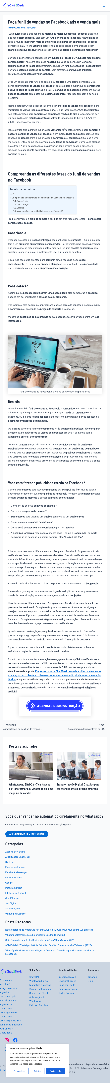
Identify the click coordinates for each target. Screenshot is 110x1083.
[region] (37, 1060)
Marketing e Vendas (40, 985)
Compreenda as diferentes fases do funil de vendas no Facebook (43, 197)
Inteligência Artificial (15, 893)
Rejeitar (37, 1071)
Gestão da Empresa (40, 989)
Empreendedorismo (15, 867)
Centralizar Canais (68, 989)
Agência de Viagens (15, 851)
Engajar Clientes (67, 981)
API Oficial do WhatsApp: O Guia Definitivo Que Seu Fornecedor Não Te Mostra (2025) (48, 945)
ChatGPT (34, 977)
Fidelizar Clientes (38, 1005)
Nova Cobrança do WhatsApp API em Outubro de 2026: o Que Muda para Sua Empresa (49, 929)
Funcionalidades (13, 877)
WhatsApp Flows (38, 981)
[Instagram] (6, 1040)
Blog (90, 981)
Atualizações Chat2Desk (17, 857)
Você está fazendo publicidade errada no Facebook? (40, 211)
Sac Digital (10, 903)
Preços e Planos (9, 988)
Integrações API (67, 977)
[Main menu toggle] (104, 5)
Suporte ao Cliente (39, 993)
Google (8, 882)
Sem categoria (12, 908)
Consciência (22, 201)
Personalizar (19, 1071)
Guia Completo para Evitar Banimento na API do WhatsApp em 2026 (39, 940)
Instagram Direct (13, 888)
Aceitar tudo (55, 1071)
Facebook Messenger (16, 872)
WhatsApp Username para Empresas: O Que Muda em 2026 (35, 935)
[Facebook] (15, 1040)
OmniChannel (12, 898)
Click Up (9, 862)
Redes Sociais (66, 993)
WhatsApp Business (15, 913)
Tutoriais (92, 977)
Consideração (23, 204)
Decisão (20, 208)
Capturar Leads (67, 985)
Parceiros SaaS (8, 1000)
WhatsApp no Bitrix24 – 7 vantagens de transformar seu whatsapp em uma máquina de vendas (31, 789)
